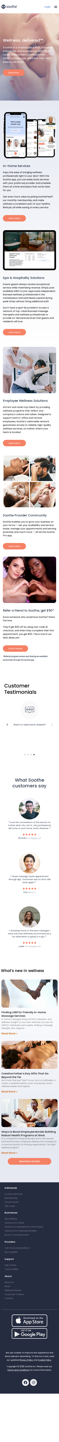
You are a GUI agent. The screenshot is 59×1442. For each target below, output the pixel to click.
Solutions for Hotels (14, 1222)
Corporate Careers (14, 1294)
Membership (11, 1198)
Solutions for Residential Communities (24, 1226)
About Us (9, 1282)
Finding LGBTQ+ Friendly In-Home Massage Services (23, 1014)
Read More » (9, 1033)
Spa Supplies (11, 1252)
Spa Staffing (11, 1218)
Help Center (10, 1265)
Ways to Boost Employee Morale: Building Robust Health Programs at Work (28, 1133)
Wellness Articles (13, 1290)
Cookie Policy (44, 1360)
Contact (9, 1298)
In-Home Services (13, 1194)
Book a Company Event (17, 1234)
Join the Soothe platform (17, 1248)
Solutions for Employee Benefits (21, 1230)
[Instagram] (33, 1382)
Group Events (11, 1202)
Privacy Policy (26, 1360)
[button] (55, 6)
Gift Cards (10, 1206)
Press (7, 1286)
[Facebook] (25, 1382)
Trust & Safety (11, 1269)
